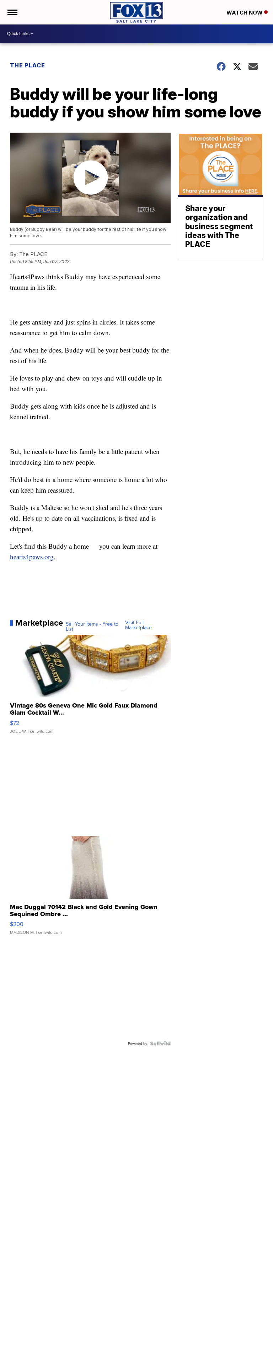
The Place (27, 65)
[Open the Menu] (11, 12)
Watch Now (245, 12)
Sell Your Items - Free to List (92, 626)
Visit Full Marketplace (138, 625)
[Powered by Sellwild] (160, 1043)
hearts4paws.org (32, 556)
